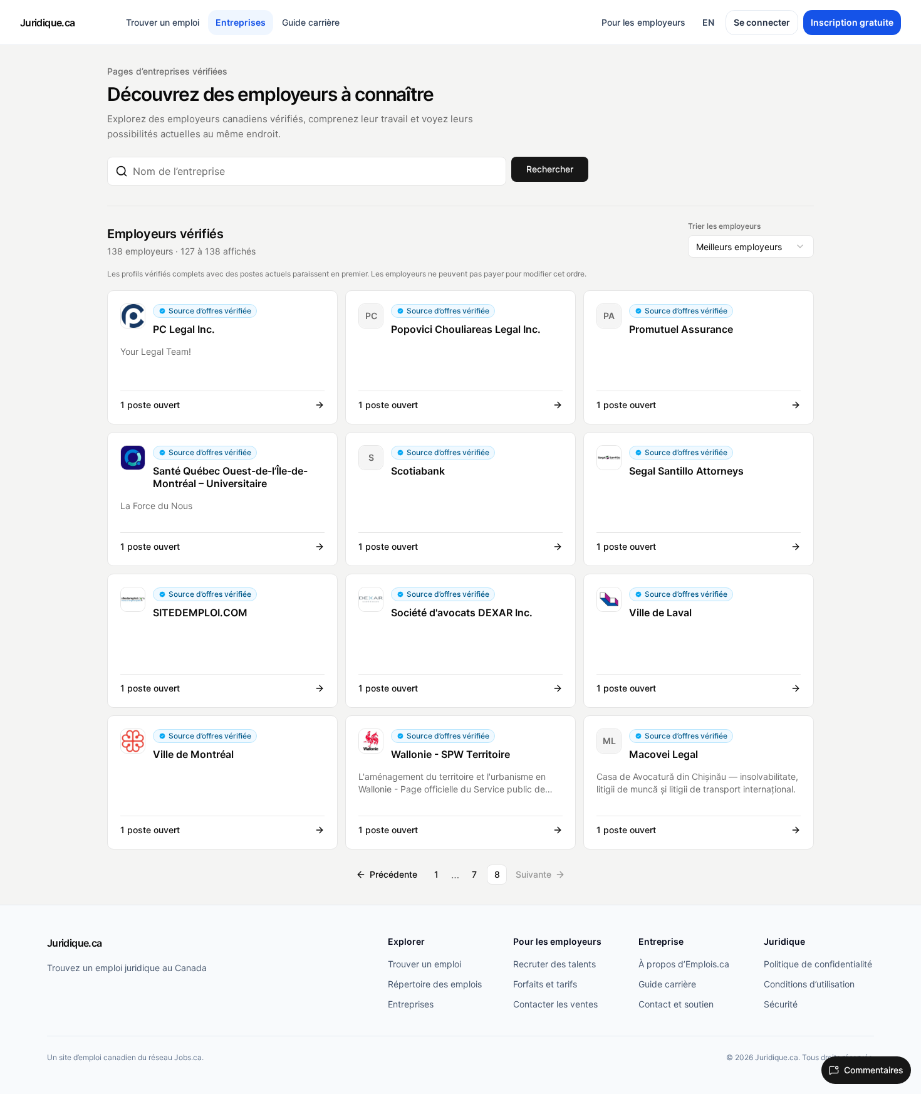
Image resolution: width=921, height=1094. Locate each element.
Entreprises (241, 22)
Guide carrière (311, 22)
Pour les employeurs (643, 22)
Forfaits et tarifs (545, 984)
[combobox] (315, 171)
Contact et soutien (676, 1004)
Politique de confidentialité (818, 964)
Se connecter (762, 22)
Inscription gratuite (852, 22)
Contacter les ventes (555, 1004)
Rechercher (549, 169)
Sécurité (781, 1004)
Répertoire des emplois (435, 984)
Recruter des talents (554, 964)
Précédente (393, 874)
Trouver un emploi (162, 22)
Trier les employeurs (724, 226)
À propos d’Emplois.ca (683, 964)
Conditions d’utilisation (809, 984)
